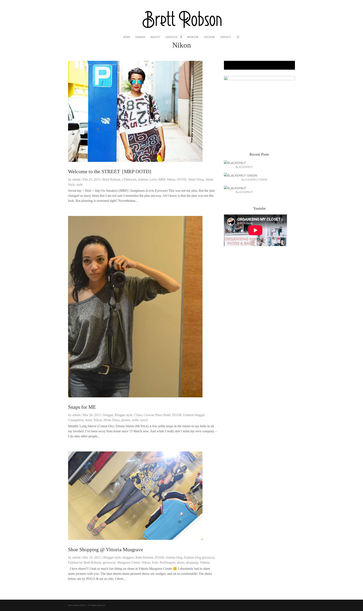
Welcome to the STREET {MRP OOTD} (110, 171)
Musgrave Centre (128, 562)
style (79, 184)
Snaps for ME (82, 407)
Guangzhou (76, 420)
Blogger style (123, 415)
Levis (153, 179)
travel (144, 420)
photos (125, 420)
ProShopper (167, 562)
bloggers (128, 557)
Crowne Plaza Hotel (157, 415)
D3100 (177, 415)
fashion (143, 179)
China (138, 415)
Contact (225, 37)
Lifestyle (171, 37)
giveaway (109, 562)
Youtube (209, 37)
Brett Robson (111, 179)
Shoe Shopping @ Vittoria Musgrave (105, 549)
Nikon (171, 179)
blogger (108, 415)
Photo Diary (112, 420)
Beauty (155, 37)
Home (126, 37)
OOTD (182, 179)
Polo (155, 562)
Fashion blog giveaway (199, 557)
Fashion (140, 37)
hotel (88, 420)
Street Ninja (196, 179)
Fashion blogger (193, 415)
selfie (135, 420)
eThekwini (129, 179)
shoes (180, 562)
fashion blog (174, 557)
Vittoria (205, 562)
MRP (161, 179)
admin (76, 179)
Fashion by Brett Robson (84, 562)
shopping (192, 562)
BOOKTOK (193, 37)
